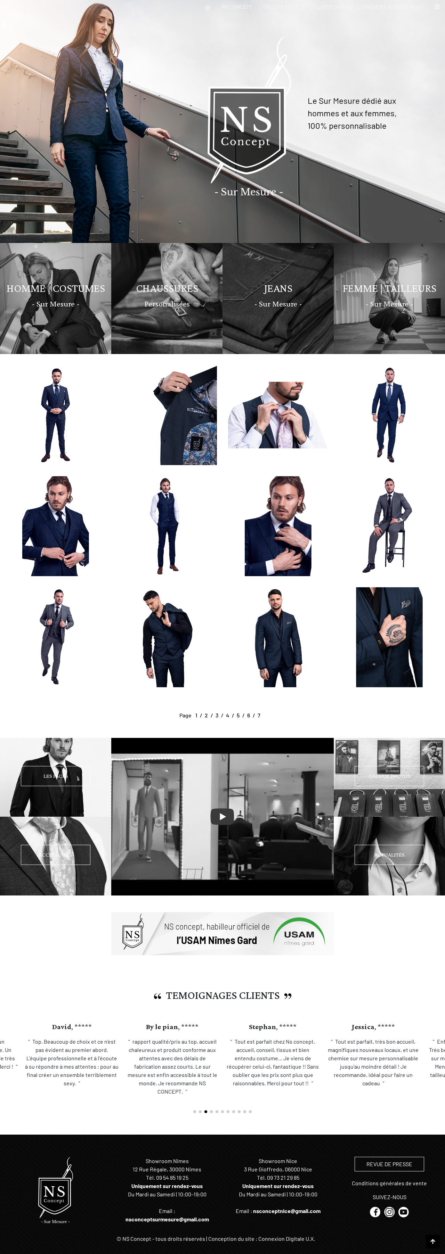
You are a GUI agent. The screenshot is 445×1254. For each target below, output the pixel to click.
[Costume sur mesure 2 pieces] (56, 414)
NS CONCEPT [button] (236, 7)
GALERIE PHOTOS (284, 7)
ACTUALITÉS (389, 855)
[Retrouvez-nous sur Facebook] (375, 1211)
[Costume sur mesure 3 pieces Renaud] (56, 525)
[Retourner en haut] (433, 1241)
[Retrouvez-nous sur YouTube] (403, 1211)
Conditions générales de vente (389, 1183)
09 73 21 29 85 (283, 1177)
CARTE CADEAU (334, 7)
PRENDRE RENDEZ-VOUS (393, 7)
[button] (437, 7)
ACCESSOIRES (55, 855)
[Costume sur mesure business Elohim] (167, 636)
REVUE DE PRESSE (389, 1164)
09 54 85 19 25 (172, 1177)
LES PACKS (55, 776)
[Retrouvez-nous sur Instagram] (390, 1211)
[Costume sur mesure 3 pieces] (389, 525)
